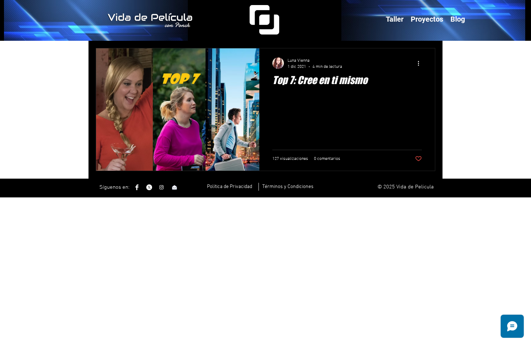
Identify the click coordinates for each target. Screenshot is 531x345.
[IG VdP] (161, 187)
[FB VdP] (137, 187)
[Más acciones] (420, 63)
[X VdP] (149, 187)
